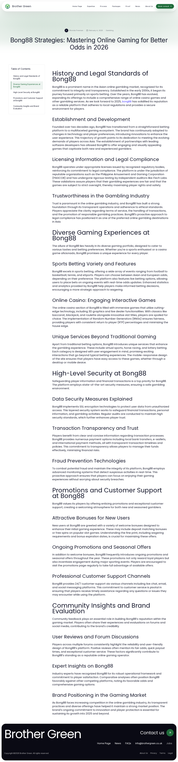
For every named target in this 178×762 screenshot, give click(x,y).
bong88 (126, 101)
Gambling (109, 30)
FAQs (128, 743)
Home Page (104, 743)
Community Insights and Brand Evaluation (26, 107)
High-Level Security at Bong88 (26, 92)
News (118, 743)
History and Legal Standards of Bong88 (26, 77)
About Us (144, 753)
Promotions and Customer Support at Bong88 (28, 99)
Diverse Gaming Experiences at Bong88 (26, 85)
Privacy (153, 753)
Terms (162, 753)
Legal (170, 753)
